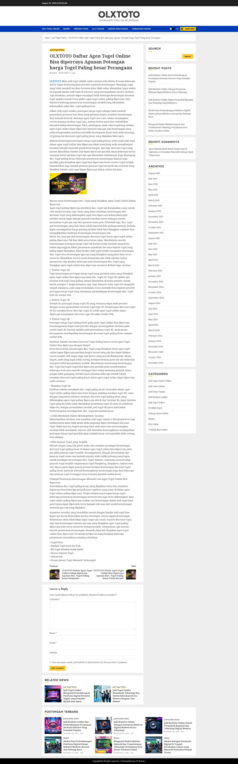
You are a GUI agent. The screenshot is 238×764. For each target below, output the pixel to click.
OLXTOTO (119, 14)
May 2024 (152, 319)
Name (53, 633)
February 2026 (155, 205)
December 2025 (155, 216)
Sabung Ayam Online (118, 29)
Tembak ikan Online (141, 29)
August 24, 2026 (122, 734)
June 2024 (153, 314)
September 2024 (156, 297)
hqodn (54, 73)
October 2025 (154, 227)
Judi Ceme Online (156, 386)
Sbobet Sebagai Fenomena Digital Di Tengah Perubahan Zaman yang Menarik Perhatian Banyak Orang (178, 747)
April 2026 (153, 195)
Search (154, 48)
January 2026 (154, 211)
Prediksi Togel (81, 29)
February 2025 (155, 270)
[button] (177, 28)
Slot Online (98, 29)
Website (53, 652)
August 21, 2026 (122, 753)
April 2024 (153, 324)
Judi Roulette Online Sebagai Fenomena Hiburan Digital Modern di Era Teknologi (128, 726)
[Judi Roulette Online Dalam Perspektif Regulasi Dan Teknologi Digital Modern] (153, 725)
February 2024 (155, 335)
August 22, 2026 (72, 753)
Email (53, 642)
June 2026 (153, 184)
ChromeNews (127, 761)
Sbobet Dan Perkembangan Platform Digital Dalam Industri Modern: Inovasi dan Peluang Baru (169, 113)
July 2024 (152, 308)
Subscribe (190, 29)
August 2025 (154, 238)
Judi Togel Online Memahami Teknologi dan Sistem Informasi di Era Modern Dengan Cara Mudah (126, 696)
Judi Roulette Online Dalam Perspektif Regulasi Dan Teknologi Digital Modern (170, 101)
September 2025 (156, 232)
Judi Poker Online (156, 391)
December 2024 (155, 281)
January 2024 (154, 341)
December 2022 (155, 362)
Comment (55, 599)
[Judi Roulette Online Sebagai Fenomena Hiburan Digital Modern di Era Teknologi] (103, 725)
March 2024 (154, 330)
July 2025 (152, 243)
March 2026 (154, 200)
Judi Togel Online (51, 29)
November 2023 (156, 352)
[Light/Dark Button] (172, 29)
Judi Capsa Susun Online (159, 380)
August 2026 (154, 173)
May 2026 (152, 189)
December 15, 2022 (68, 73)
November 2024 (156, 287)
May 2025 (152, 254)
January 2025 (154, 276)
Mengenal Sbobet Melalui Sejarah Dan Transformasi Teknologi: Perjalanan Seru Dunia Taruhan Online (167, 127)
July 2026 (152, 178)
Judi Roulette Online (157, 397)
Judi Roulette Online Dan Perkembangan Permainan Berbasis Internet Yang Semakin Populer (169, 78)
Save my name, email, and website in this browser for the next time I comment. (89, 662)
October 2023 (154, 357)
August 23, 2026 (172, 732)
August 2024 (154, 303)
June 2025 (153, 249)
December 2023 (155, 346)
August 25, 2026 (71, 734)
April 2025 (153, 259)
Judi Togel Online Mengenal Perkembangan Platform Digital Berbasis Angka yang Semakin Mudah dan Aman (76, 696)
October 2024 (154, 292)
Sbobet (66, 29)
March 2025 (154, 265)
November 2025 (156, 222)
